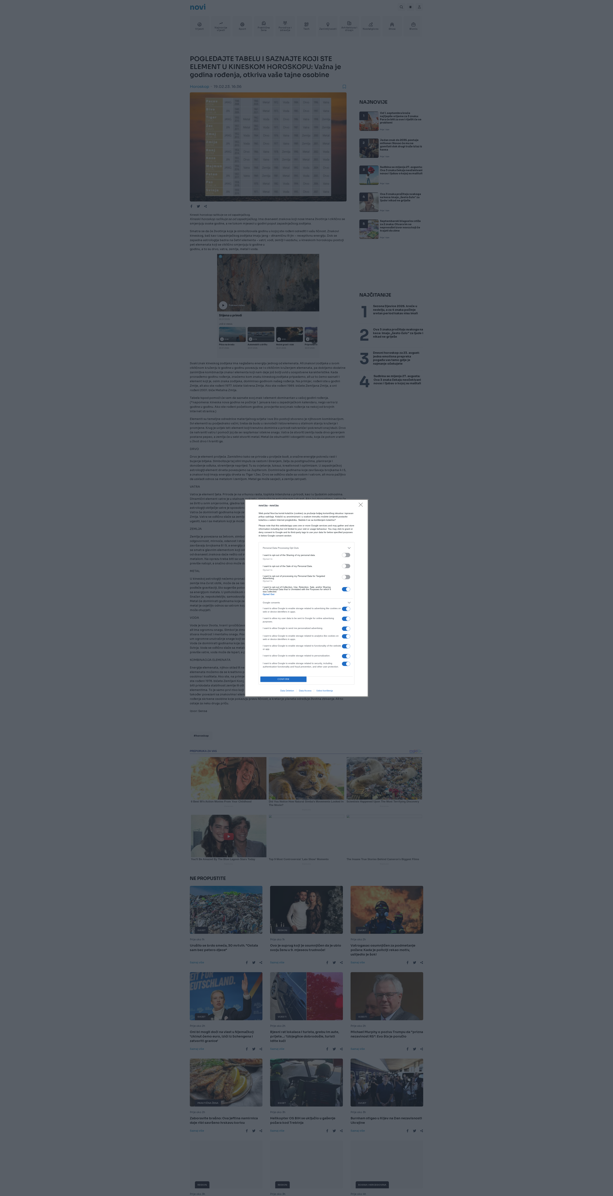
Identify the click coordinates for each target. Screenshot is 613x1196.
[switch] (346, 555)
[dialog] (306, 598)
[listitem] (306, 548)
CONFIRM (283, 679)
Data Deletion (287, 690)
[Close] (362, 506)
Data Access (305, 690)
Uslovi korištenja (324, 690)
